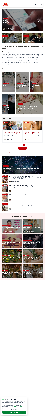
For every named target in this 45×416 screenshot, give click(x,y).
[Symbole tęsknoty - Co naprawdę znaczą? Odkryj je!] (12, 256)
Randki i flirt (6, 122)
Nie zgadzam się (14, 409)
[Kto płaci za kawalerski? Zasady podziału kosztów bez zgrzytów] (22, 165)
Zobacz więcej (22, 148)
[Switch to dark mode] (41, 4)
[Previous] (21, 145)
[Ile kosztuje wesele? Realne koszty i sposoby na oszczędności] (33, 256)
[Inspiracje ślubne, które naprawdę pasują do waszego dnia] (33, 271)
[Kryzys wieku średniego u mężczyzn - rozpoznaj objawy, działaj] (33, 241)
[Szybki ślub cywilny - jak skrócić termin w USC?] (8, 104)
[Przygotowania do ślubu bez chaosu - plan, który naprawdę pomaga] (22, 82)
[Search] (38, 4)
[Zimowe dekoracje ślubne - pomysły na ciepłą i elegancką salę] (8, 82)
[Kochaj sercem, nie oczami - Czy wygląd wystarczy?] (12, 226)
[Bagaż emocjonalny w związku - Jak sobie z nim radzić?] (12, 241)
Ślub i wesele (5, 18)
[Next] (24, 145)
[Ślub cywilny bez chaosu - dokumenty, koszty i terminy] (36, 82)
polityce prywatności (18, 406)
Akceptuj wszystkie (14, 412)
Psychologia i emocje (6, 225)
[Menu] (36, 4)
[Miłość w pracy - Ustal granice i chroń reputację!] (33, 226)
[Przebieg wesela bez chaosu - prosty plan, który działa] (29, 104)
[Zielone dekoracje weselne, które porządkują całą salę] (12, 271)
